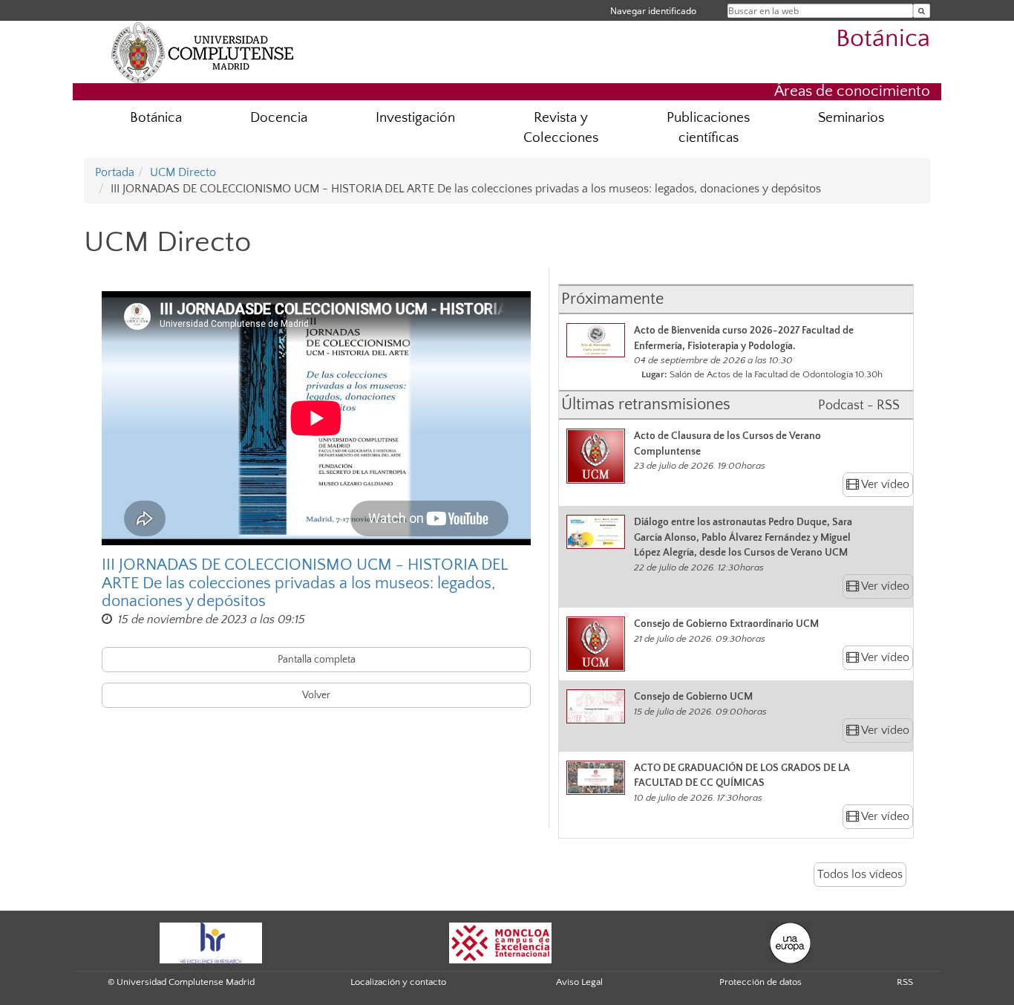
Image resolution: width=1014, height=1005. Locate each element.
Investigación (415, 118)
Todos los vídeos (860, 874)
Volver (316, 695)
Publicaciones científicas (708, 128)
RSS (905, 982)
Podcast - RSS (859, 405)
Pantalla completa (317, 660)
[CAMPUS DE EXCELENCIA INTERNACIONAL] (500, 942)
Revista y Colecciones (560, 128)
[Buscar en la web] (921, 11)
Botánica (883, 39)
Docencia (278, 118)
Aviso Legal (579, 982)
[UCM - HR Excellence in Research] (211, 942)
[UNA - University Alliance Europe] (790, 942)
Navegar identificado (653, 10)
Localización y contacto (398, 982)
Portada (114, 172)
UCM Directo (183, 172)
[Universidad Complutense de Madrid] (202, 52)
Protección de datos (760, 982)
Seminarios (851, 118)
